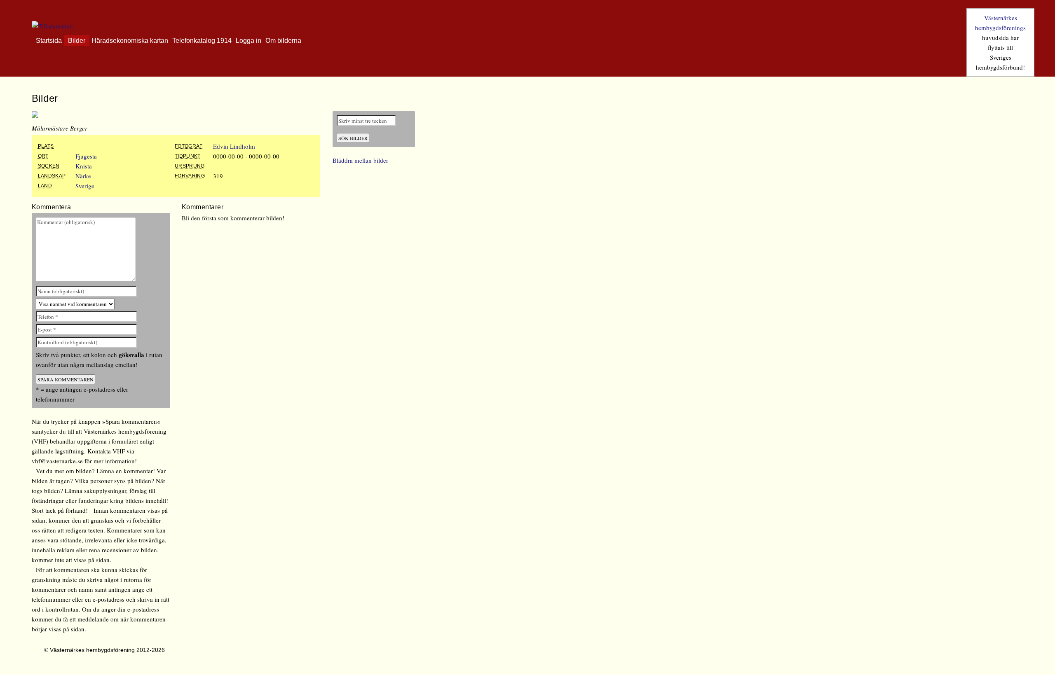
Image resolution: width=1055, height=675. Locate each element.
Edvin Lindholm (234, 146)
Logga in (248, 40)
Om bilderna (283, 40)
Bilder (76, 40)
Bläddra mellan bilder (360, 160)
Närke (83, 176)
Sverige (84, 186)
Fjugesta (86, 156)
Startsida (49, 40)
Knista (83, 166)
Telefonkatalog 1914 (202, 40)
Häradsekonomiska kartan (129, 40)
